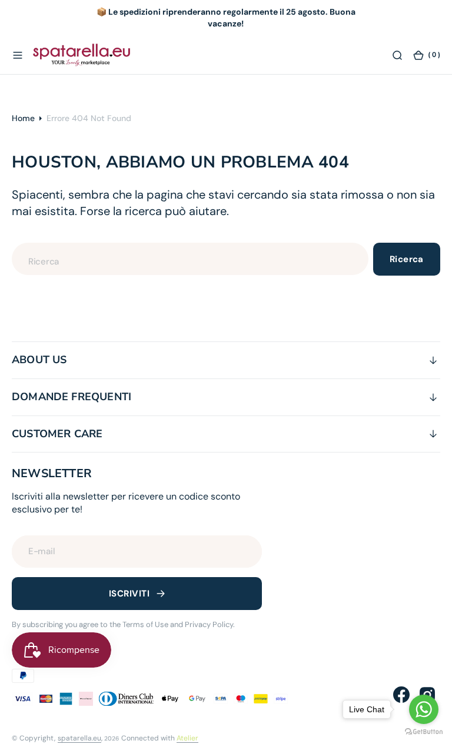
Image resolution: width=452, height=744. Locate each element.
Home (23, 118)
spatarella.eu (79, 738)
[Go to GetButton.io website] (424, 732)
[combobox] (190, 259)
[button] (18, 55)
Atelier (187, 738)
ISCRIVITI (129, 593)
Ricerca (407, 259)
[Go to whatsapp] (423, 709)
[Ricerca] (397, 55)
